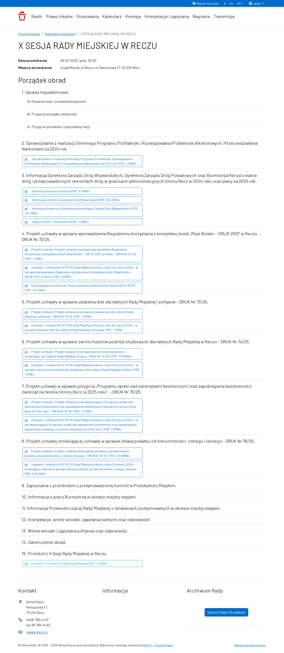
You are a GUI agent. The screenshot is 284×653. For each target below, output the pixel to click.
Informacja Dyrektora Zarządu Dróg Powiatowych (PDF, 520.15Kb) (75, 200)
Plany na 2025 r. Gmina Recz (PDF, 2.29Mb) (60, 222)
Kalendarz (112, 16)
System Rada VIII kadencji (226, 612)
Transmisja (223, 16)
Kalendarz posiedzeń (60, 34)
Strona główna (29, 34)
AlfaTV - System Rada (158, 645)
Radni (36, 16)
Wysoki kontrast (207, 3)
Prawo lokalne (59, 16)
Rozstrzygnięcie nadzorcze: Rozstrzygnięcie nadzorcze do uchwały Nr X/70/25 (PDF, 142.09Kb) (80, 287)
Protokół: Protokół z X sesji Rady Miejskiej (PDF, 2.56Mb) (69, 563)
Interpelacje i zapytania (166, 16)
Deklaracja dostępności (250, 645)
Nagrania (201, 16)
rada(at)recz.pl (36, 632)
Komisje (133, 16)
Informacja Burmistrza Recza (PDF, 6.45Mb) (60, 191)
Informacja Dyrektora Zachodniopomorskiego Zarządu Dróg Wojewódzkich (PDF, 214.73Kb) (82, 211)
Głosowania (87, 16)
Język (256, 3)
